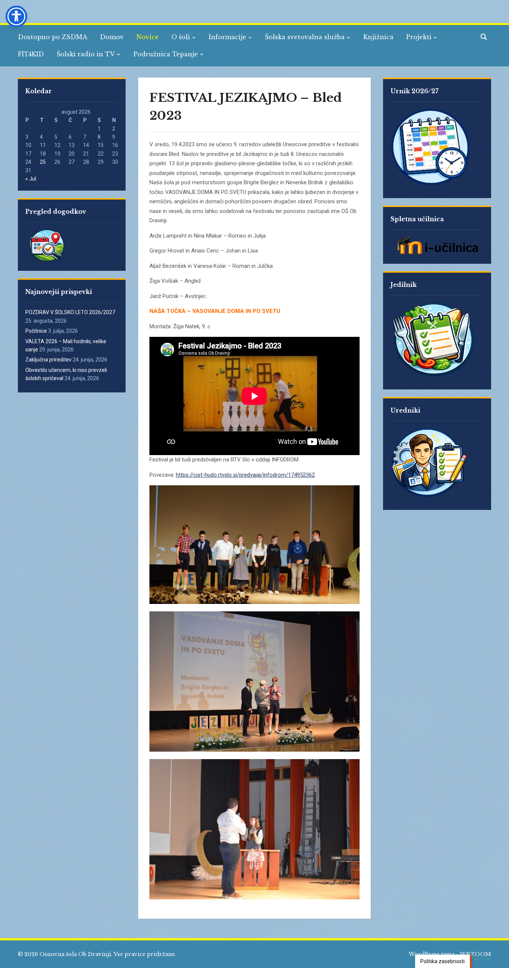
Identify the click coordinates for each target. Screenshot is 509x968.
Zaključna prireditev (48, 360)
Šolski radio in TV (86, 54)
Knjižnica (378, 37)
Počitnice (36, 331)
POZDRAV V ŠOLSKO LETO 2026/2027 (70, 312)
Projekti (418, 37)
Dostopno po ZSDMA (52, 37)
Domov (112, 37)
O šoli (180, 37)
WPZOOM (475, 954)
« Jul (30, 179)
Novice (147, 37)
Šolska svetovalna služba (305, 37)
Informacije (227, 37)
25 (43, 162)
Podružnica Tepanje (165, 54)
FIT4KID (31, 54)
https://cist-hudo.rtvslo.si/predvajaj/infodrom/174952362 (245, 475)
